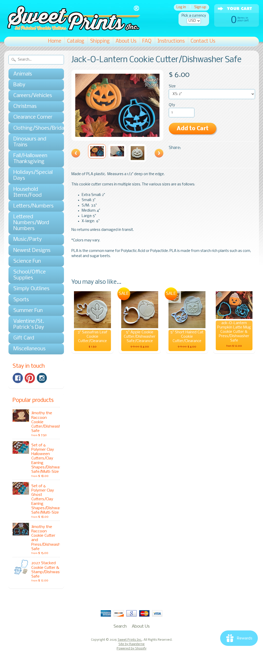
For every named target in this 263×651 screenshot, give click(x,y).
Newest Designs (31, 250)
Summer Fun (28, 310)
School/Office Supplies (29, 275)
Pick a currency (194, 16)
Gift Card (23, 338)
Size (172, 86)
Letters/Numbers (33, 206)
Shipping (100, 41)
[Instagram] (42, 378)
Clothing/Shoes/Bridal (33, 128)
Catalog (75, 41)
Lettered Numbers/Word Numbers (31, 222)
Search (120, 626)
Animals (22, 74)
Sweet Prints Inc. (130, 639)
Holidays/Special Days (33, 175)
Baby (19, 85)
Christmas (24, 106)
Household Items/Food (27, 192)
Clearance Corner (32, 117)
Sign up (200, 7)
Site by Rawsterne (131, 644)
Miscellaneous (29, 349)
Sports (21, 300)
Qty (172, 105)
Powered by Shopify (131, 648)
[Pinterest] (30, 378)
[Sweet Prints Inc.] (72, 29)
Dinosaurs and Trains (29, 142)
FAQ (147, 41)
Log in (181, 7)
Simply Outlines (31, 288)
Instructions (171, 41)
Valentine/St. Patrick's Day (28, 324)
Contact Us (203, 41)
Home (54, 41)
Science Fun (27, 261)
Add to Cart (193, 129)
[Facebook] (18, 378)
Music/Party (27, 239)
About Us (126, 41)
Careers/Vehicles (32, 95)
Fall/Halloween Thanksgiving (30, 158)
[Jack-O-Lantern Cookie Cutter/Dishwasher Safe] (97, 151)
